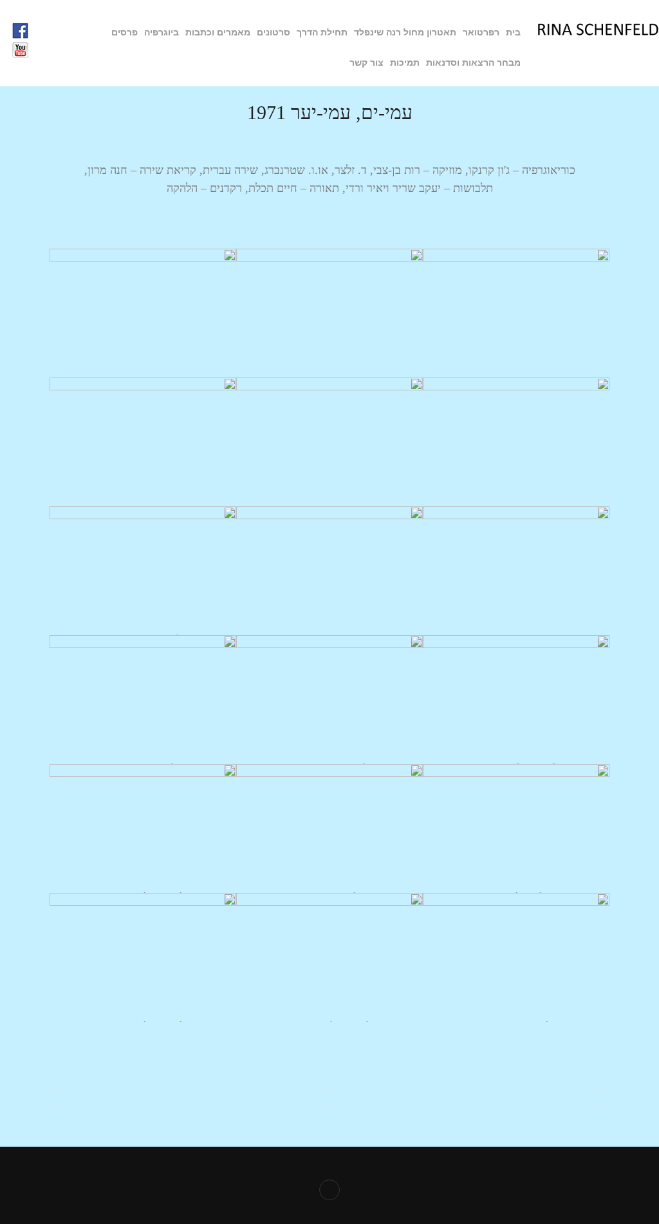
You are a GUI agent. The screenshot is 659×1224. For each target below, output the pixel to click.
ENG (334, 63)
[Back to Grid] (331, 1099)
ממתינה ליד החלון (599, 1099)
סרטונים (273, 32)
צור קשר (366, 62)
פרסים (124, 32)
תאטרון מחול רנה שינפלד (405, 32)
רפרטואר (481, 32)
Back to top (329, 1190)
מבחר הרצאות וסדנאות (473, 62)
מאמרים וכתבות (217, 32)
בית (513, 32)
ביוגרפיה (161, 32)
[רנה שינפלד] (598, 32)
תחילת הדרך (322, 32)
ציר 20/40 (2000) (60, 1099)
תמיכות (405, 62)
